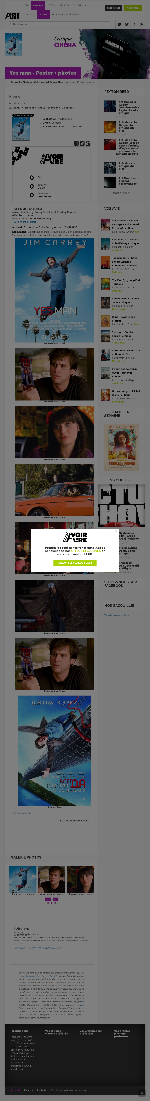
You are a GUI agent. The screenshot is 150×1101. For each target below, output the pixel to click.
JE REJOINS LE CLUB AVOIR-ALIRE (75, 563)
